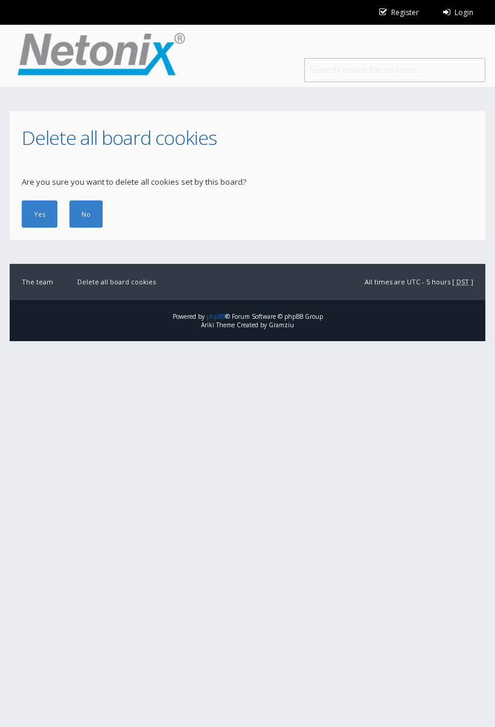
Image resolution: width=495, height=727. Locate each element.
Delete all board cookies (116, 281)
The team (37, 281)
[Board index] (97, 56)
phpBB (215, 316)
